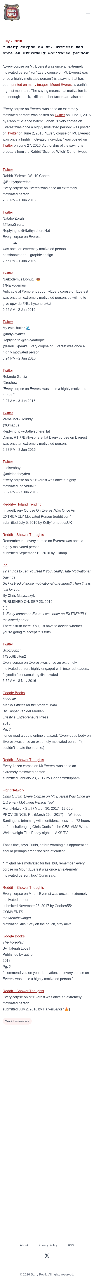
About (24, 1245)
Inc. (5, 565)
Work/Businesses (17, 1021)
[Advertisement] (47, 1074)
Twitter (60, 115)
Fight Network (13, 790)
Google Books (14, 693)
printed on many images (30, 84)
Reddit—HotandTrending (22, 504)
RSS (71, 1245)
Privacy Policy (47, 1245)
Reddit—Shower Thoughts (23, 535)
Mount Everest (61, 84)
